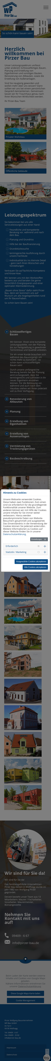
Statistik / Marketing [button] (16, 552)
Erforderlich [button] (12, 546)
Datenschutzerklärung (14, 534)
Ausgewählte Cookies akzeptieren (31, 561)
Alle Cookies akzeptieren (35, 567)
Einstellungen (36, 539)
